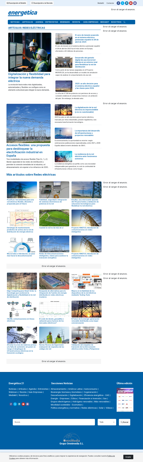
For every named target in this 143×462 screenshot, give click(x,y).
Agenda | (33, 389)
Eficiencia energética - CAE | (97, 395)
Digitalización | (76, 395)
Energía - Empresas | (60, 398)
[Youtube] (131, 3)
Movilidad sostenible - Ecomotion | (67, 404)
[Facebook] (118, 3)
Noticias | (13, 389)
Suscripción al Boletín (17, 3)
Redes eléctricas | (89, 408)
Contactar (110, 3)
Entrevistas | (43, 389)
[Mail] (135, 3)
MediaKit (101, 3)
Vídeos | (109, 408)
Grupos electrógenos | (61, 401)
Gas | (105, 398)
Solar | (102, 408)
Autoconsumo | (91, 389)
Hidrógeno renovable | (82, 401)
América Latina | (75, 389)
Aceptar (128, 457)
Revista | (23, 392)
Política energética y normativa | (65, 408)
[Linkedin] (126, 3)
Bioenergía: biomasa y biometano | (67, 392)
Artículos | (23, 389)
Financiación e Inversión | (90, 398)
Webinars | (14, 392)
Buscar (125, 422)
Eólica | (74, 398)
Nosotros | (24, 395)
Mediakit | (13, 395)
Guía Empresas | (36, 392)
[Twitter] (122, 3)
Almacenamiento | (59, 389)
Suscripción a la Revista (42, 3)
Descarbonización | (60, 395)
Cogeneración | (91, 392)
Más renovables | (102, 401)
